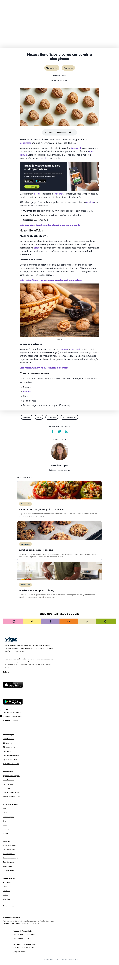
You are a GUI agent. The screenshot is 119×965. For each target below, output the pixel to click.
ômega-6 (76, 148)
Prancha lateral (8, 780)
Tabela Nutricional (10, 804)
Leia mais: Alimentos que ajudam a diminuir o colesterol (51, 280)
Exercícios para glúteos (11, 796)
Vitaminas (6, 899)
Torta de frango (8, 866)
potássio (43, 158)
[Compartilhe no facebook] (52, 431)
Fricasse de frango (9, 870)
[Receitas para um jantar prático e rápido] (59, 499)
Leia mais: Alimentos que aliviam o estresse (44, 367)
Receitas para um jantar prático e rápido (41, 509)
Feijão (5, 813)
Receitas (6, 841)
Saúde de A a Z (9, 878)
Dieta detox (7, 751)
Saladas (27, 391)
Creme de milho (9, 854)
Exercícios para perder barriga (13, 792)
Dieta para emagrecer (11, 755)
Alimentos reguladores (11, 764)
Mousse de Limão (9, 845)
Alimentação (52, 68)
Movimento (8, 771)
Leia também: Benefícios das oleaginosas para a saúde (50, 225)
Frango (5, 833)
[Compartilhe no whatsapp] (66, 431)
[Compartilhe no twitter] (59, 431)
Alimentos (6, 882)
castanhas (26, 417)
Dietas (5, 895)
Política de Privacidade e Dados (24, 934)
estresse (64, 349)
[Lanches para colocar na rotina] (59, 539)
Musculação (7, 788)
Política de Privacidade (21, 938)
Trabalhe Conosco (10, 720)
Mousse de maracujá (10, 858)
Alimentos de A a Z (69, 417)
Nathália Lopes (59, 75)
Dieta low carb (8, 739)
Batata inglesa (8, 817)
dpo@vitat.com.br (19, 952)
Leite (5, 825)
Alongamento (8, 784)
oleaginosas (25, 142)
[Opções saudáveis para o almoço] (59, 580)
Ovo (4, 821)
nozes (39, 417)
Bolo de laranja (8, 862)
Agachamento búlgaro (11, 776)
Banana (6, 829)
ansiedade (58, 193)
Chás (5, 886)
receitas (90, 202)
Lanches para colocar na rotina (36, 549)
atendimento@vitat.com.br (13, 716)
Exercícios (6, 891)
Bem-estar (68, 68)
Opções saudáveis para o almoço (37, 590)
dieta (36, 247)
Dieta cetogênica (9, 747)
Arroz (5, 808)
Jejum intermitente (10, 759)
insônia (37, 193)
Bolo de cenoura (9, 850)
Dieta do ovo (7, 743)
